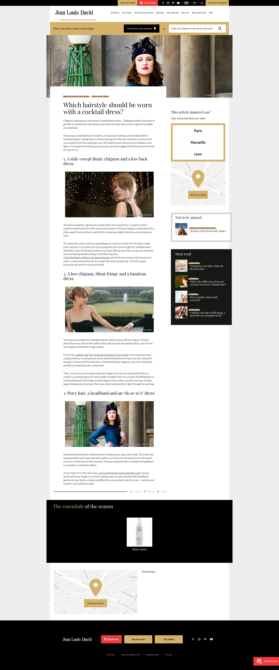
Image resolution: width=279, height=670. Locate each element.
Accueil (56, 20)
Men (211, 12)
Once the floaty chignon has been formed (86, 257)
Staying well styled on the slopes (208, 231)
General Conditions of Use (130, 655)
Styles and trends (199, 12)
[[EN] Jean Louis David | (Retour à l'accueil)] (74, 12)
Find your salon (198, 194)
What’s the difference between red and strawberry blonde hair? (208, 283)
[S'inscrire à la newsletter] (194, 3)
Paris (198, 131)
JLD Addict (168, 639)
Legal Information (152, 655)
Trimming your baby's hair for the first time (206, 267)
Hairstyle (160, 12)
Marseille (198, 142)
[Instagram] (168, 3)
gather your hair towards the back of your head (102, 354)
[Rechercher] (220, 28)
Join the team (127, 3)
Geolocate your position (139, 28)
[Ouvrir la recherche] (202, 3)
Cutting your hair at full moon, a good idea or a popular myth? (207, 314)
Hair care (185, 12)
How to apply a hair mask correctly (204, 299)
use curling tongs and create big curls (119, 472)
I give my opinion (217, 3)
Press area (168, 655)
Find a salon (111, 655)
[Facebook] (163, 3)
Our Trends (126, 12)
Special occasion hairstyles (76, 96)
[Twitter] (161, 491)
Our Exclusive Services (143, 12)
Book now (150, 3)
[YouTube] (178, 3)
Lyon (198, 154)
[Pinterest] (173, 3)
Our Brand (115, 12)
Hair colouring (172, 12)
